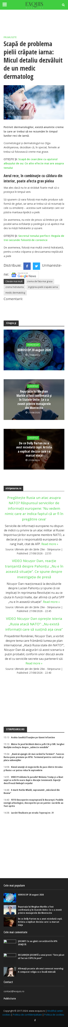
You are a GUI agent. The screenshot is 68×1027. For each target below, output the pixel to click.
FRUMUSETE (10, 37)
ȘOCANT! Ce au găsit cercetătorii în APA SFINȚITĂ (37, 943)
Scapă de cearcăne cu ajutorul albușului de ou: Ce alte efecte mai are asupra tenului (34, 163)
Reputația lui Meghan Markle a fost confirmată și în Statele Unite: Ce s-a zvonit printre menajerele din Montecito (34, 399)
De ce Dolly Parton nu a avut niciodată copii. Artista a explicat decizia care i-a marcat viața (34, 449)
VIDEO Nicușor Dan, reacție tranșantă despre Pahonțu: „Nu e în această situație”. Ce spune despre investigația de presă (34, 568)
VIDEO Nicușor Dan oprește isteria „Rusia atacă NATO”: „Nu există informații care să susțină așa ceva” (34, 624)
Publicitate (10, 998)
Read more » (49, 544)
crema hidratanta (14, 287)
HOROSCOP (33, 344)
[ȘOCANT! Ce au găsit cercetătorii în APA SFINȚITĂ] (10, 945)
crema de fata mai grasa (39, 281)
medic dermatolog (15, 292)
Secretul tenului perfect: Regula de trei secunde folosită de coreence (34, 238)
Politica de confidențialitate (27, 1014)
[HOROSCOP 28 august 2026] (10, 897)
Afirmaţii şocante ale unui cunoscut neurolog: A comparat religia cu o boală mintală (41, 970)
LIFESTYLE (33, 386)
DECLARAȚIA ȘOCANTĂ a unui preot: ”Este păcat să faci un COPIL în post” (41, 956)
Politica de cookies (54, 1014)
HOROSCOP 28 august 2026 (34, 350)
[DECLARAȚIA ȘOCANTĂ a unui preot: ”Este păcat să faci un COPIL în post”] (10, 958)
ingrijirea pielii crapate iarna (43, 287)
